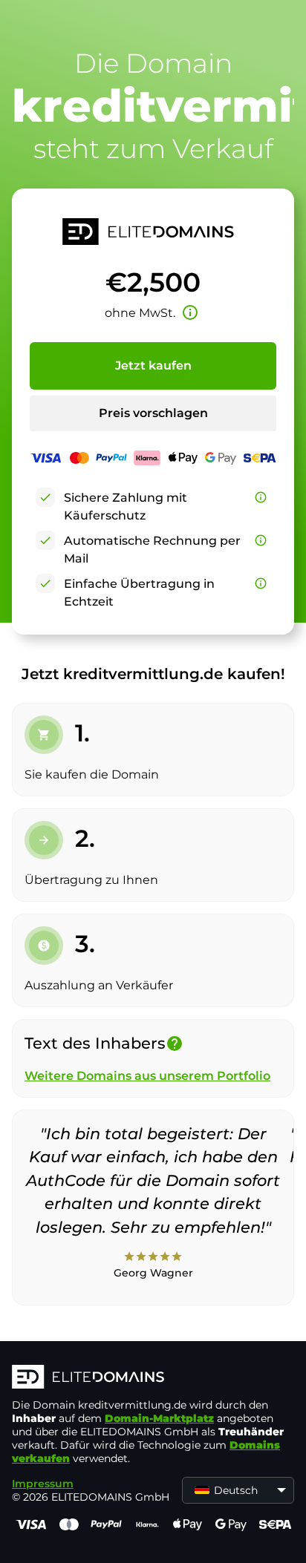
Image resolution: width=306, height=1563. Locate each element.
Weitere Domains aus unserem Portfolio (147, 1076)
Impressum (43, 1483)
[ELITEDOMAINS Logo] (153, 1378)
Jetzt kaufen (153, 365)
